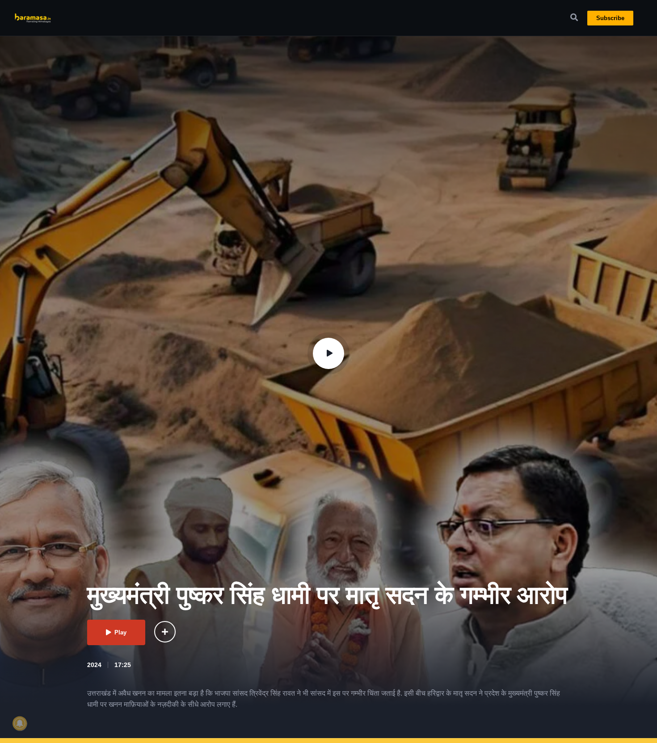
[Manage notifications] (20, 723)
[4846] (165, 631)
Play (120, 632)
